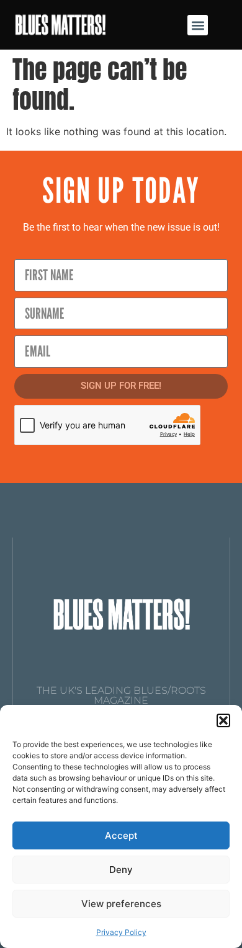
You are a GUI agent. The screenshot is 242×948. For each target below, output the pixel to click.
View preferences (121, 904)
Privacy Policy (121, 932)
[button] (223, 720)
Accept (121, 835)
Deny (121, 869)
